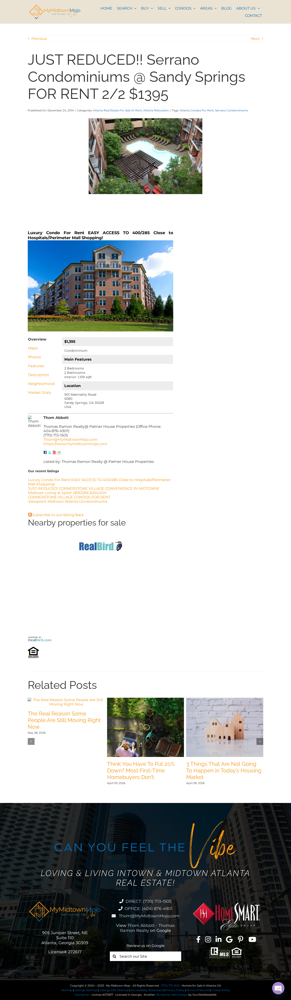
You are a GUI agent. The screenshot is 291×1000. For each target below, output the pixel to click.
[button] (31, 741)
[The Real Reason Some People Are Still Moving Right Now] (66, 700)
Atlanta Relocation (156, 110)
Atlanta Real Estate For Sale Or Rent (117, 110)
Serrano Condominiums (231, 110)
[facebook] (198, 939)
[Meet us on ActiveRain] (59, 453)
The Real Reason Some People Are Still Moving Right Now (64, 720)
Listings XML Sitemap (114, 990)
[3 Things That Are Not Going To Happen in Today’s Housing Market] (224, 700)
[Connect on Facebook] (45, 453)
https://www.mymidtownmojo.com (75, 444)
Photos (34, 357)
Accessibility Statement (147, 990)
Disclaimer (82, 994)
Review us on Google (145, 946)
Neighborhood (41, 384)
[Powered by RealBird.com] (40, 638)
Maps (33, 348)
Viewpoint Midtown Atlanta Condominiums (67, 501)
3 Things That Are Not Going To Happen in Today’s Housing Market (223, 770)
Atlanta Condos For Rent (197, 110)
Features (36, 366)
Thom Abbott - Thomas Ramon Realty (147, 928)
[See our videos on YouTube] (54, 453)
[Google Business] (229, 939)
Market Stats (39, 392)
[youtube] (252, 939)
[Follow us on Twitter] (50, 453)
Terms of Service (198, 990)
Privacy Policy (175, 990)
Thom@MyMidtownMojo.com (70, 439)
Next (255, 38)
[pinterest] (240, 939)
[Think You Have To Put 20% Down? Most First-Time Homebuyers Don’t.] (145, 700)
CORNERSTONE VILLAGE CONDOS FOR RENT (69, 497)
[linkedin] (218, 939)
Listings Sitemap (86, 990)
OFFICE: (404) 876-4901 (149, 908)
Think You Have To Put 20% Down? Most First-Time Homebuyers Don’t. (141, 770)
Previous (39, 38)
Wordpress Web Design (172, 994)
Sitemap (67, 990)
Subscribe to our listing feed (57, 515)
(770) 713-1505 (170, 985)
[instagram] (208, 939)
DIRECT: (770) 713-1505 (148, 901)
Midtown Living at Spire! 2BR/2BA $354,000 (67, 493)
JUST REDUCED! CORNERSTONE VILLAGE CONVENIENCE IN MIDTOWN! (93, 488)
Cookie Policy (220, 990)
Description (38, 375)
